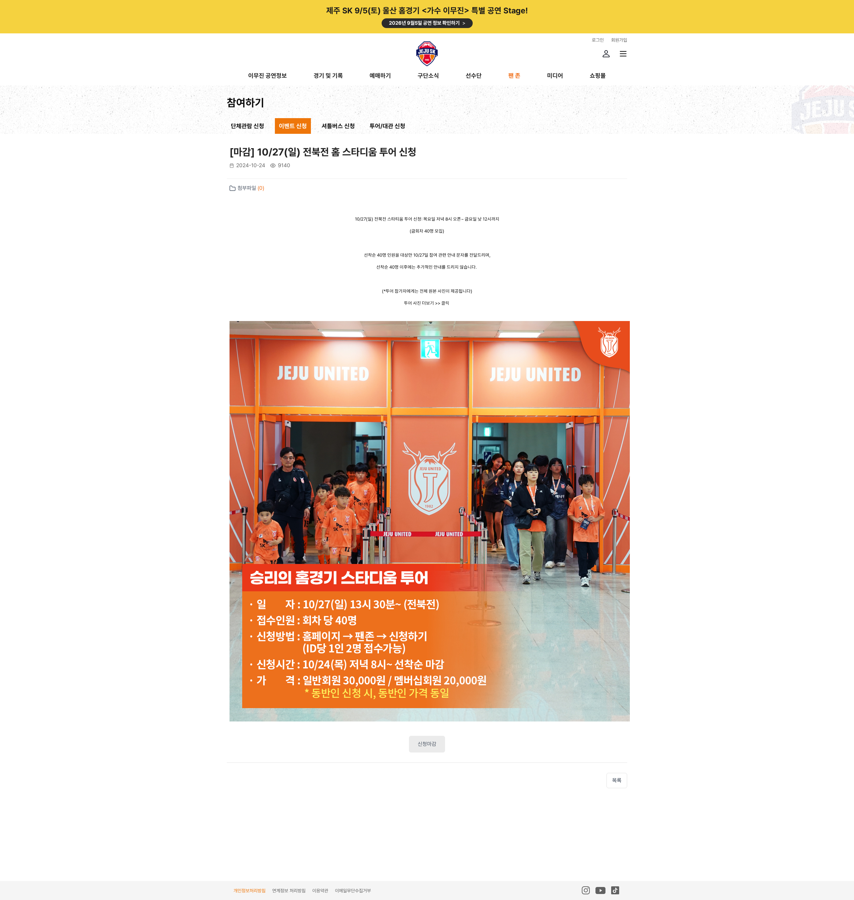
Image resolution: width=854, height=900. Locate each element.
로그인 (598, 40)
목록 (616, 780)
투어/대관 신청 (387, 125)
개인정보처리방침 (250, 890)
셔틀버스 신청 (338, 125)
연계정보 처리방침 (289, 890)
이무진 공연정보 (267, 76)
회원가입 (619, 40)
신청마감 (427, 744)
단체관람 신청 (247, 125)
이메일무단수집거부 (353, 890)
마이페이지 (606, 53)
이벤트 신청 (293, 125)
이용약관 (320, 890)
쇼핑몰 (598, 76)
